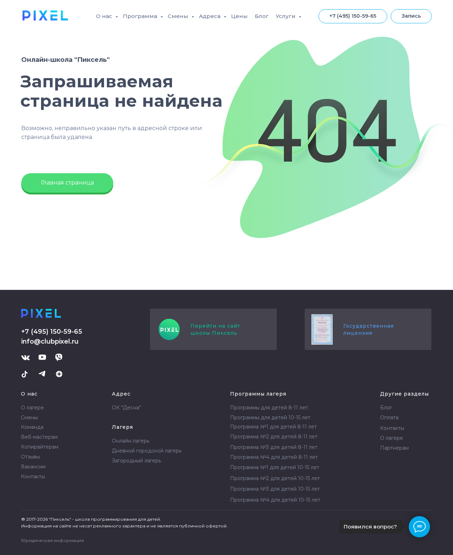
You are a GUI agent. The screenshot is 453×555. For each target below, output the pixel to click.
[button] (411, 16)
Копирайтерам (39, 447)
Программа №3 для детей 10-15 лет (275, 489)
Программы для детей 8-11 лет (269, 407)
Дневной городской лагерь (147, 451)
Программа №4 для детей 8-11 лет (274, 457)
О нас (105, 16)
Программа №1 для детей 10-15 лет (274, 467)
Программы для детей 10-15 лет (270, 417)
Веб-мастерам (39, 437)
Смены (179, 16)
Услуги (286, 16)
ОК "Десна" (126, 407)
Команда (32, 427)
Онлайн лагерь (130, 441)
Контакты (33, 476)
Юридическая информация (52, 540)
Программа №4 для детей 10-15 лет (275, 500)
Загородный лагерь (136, 460)
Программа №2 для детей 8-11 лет (273, 436)
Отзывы (30, 457)
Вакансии (33, 466)
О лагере (32, 407)
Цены (239, 16)
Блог (262, 16)
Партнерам (394, 448)
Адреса (210, 16)
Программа (141, 16)
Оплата (389, 417)
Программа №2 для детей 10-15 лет (275, 478)
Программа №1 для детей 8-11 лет (273, 426)
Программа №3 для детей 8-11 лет (273, 447)
